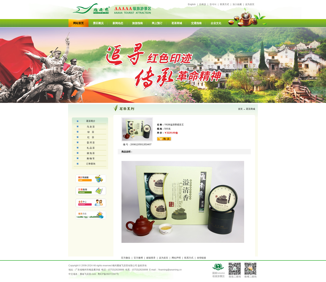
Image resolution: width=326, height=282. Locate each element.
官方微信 (125, 257)
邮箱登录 (150, 257)
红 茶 (90, 137)
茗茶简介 (90, 121)
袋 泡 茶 (91, 153)
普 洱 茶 (91, 142)
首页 (240, 109)
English (192, 4)
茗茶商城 (250, 109)
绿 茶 (90, 132)
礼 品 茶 (91, 148)
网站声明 (176, 257)
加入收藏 (237, 4)
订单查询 (90, 163)
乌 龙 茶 (91, 126)
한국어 (213, 4)
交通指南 (196, 23)
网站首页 (78, 23)
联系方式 (224, 4)
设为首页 (249, 4)
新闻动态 (118, 23)
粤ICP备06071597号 (108, 274)
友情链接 (201, 257)
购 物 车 (91, 158)
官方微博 (138, 257)
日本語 (202, 4)
